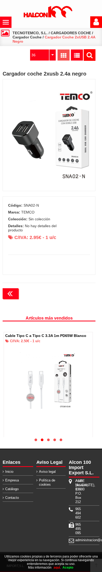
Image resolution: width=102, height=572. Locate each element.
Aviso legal (47, 472)
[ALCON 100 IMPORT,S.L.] (48, 16)
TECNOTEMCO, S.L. (30, 33)
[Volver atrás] (10, 293)
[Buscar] (89, 55)
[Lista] (77, 55)
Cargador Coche (27, 37)
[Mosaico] (63, 55)
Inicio (9, 472)
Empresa (12, 480)
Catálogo (12, 489)
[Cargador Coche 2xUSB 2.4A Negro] (49, 135)
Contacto (12, 498)
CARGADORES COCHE (71, 33)
